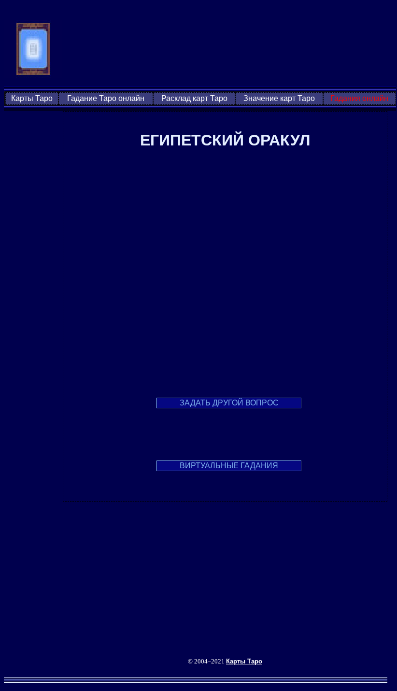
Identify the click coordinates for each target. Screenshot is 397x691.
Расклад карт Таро (194, 98)
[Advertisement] (230, 50)
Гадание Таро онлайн (105, 98)
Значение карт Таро (279, 98)
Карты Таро (32, 98)
